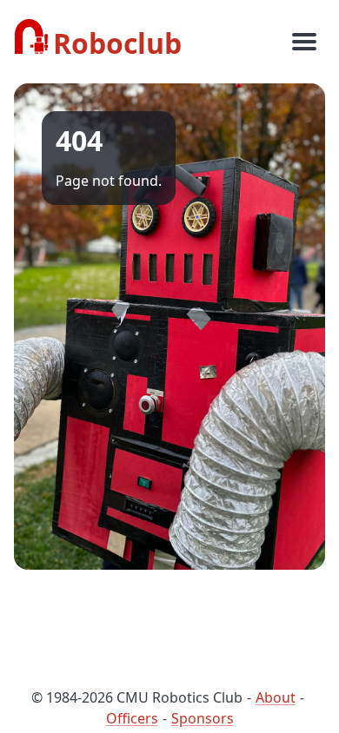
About (276, 697)
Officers (132, 718)
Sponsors (202, 718)
